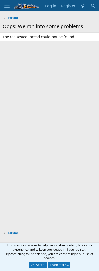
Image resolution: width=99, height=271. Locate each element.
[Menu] (7, 6)
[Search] (93, 5)
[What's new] (83, 5)
